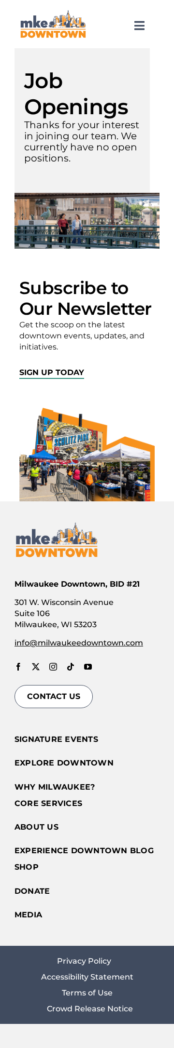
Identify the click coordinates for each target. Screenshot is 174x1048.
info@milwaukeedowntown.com (78, 642)
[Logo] (53, 12)
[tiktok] (70, 667)
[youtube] (88, 667)
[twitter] (36, 667)
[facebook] (18, 667)
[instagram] (53, 667)
